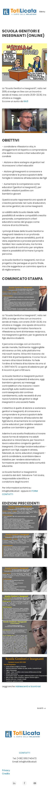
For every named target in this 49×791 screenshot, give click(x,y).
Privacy (6, 770)
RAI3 (26, 101)
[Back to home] (19, 11)
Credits (6, 773)
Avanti (40, 708)
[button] (43, 11)
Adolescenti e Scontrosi (28, 686)
